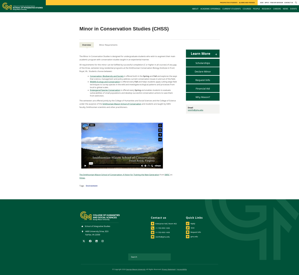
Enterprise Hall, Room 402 (166, 223)
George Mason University (135, 269)
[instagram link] (102, 241)
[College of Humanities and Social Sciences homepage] (102, 214)
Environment (92, 186)
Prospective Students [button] (228, 3)
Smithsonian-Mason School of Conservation (122, 104)
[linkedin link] (96, 241)
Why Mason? (203, 97)
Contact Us (288, 3)
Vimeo (82, 178)
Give (261, 3)
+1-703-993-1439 (162, 232)
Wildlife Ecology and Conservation (105, 81)
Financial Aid (203, 88)
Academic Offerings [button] (210, 8)
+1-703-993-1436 (162, 228)
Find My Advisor (276, 3)
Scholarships (203, 63)
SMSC (167, 174)
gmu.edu (194, 236)
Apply (267, 3)
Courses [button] (247, 8)
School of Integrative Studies (97, 226)
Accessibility (182, 269)
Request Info (202, 80)
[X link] (83, 241)
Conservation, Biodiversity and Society (107, 76)
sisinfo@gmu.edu (195, 110)
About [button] (195, 8)
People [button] (256, 8)
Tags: (81, 185)
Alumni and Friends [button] (247, 3)
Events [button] (293, 8)
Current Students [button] (231, 8)
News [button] (285, 8)
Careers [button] (277, 8)
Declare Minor (203, 71)
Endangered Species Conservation (105, 90)
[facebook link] (90, 241)
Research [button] (266, 8)
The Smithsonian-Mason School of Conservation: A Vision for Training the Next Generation (119, 174)
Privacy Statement (169, 269)
